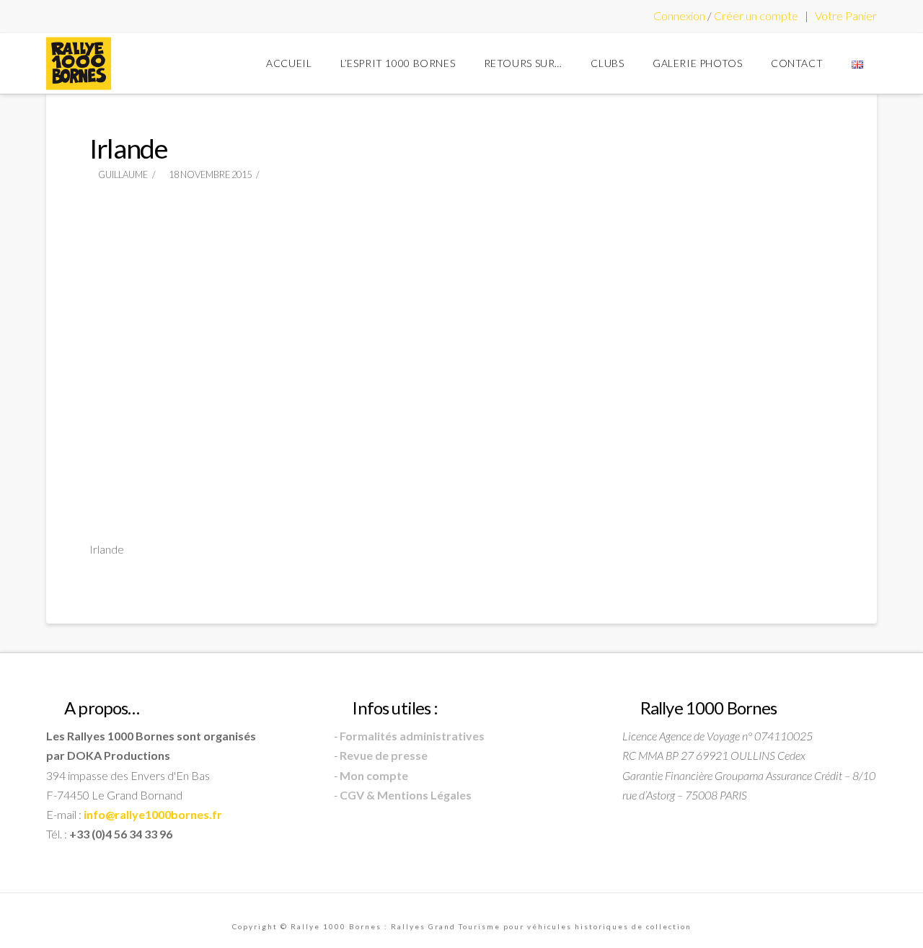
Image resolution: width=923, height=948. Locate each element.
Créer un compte (756, 15)
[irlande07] (213, 398)
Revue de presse (384, 755)
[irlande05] (461, 316)
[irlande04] (213, 316)
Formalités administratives (412, 736)
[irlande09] (709, 398)
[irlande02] (461, 233)
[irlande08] (461, 398)
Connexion (679, 15)
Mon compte (374, 775)
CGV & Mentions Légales (406, 795)
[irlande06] (709, 316)
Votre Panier (846, 15)
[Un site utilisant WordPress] (78, 63)
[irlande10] (213, 481)
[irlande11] (461, 481)
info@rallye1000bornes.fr (153, 814)
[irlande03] (709, 233)
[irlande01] (213, 233)
